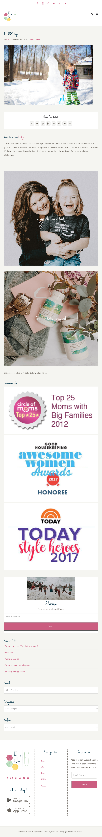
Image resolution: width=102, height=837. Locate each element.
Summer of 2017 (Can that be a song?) (22, 646)
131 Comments (34, 39)
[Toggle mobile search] (92, 14)
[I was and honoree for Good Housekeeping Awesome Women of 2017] (51, 437)
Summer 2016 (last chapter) (17, 665)
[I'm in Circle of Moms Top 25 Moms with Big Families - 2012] (51, 388)
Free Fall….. (9, 652)
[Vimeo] (24, 778)
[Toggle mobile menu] (97, 14)
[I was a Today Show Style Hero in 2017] (51, 505)
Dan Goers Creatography (59, 832)
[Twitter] (20, 778)
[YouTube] (28, 778)
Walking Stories (12, 659)
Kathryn (9, 39)
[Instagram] (11, 778)
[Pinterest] (16, 778)
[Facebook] (7, 778)
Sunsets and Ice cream (15, 672)
